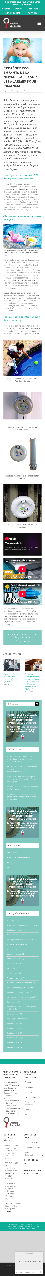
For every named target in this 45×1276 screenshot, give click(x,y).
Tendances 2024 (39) (15, 1038)
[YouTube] (33, 1160)
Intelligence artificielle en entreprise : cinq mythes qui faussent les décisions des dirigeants (22, 779)
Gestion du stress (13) (15, 954)
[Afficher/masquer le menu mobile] (40, 23)
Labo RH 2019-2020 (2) (15, 959)
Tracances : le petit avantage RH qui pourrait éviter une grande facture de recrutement (21, 796)
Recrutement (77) (13, 1002)
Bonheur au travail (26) (16, 930)
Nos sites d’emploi (14, 853)
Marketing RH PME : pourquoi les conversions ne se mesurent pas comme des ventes (20, 759)
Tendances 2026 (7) (14, 1047)
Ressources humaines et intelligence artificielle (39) (21, 1008)
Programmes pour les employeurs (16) (22, 997)
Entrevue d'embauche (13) (17, 944)
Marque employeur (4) (16, 978)
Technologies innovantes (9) (18, 1019)
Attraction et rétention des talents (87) (22, 925)
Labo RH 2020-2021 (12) (15, 964)
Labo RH (28, 1092)
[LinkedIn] (29, 1160)
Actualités (26, 91)
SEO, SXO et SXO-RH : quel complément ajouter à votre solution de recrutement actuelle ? (22, 769)
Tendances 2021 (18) (14, 1023)
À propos (28, 1082)
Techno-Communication (28, 1228)
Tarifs (9, 867)
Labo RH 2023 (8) (13, 968)
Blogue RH (29, 1087)
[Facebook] (25, 1160)
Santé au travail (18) (14, 1014)
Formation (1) (12, 949)
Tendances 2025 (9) (14, 1043)
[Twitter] (37, 1160)
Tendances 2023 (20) (14, 1033)
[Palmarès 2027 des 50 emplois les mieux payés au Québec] (11, 660)
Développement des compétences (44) (22, 940)
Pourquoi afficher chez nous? (18, 857)
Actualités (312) (13, 920)
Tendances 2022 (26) (14, 1028)
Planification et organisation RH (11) (21, 988)
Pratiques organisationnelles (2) (19, 992)
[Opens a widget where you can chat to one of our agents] (29, 1263)
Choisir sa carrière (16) (16, 935)
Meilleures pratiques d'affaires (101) (21, 983)
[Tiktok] (25, 1164)
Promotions (11, 862)
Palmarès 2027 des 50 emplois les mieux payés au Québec (11, 677)
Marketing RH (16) (14, 973)
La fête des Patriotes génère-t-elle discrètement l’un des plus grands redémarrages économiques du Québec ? (33, 681)
